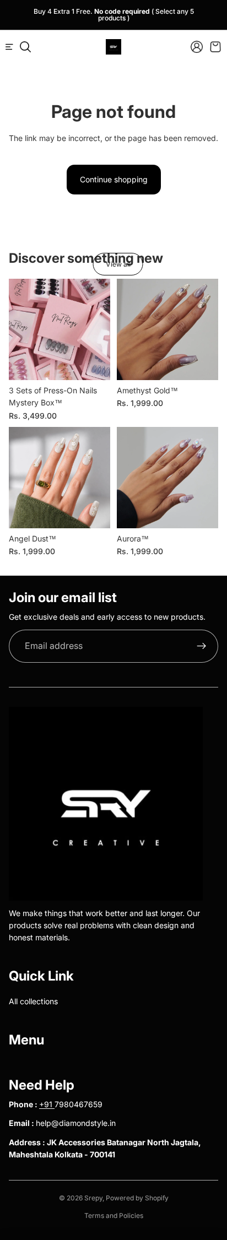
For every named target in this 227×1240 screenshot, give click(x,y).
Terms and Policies (113, 1215)
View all (118, 264)
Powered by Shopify (137, 1198)
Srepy (93, 1198)
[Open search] (25, 47)
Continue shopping (114, 179)
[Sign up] (201, 646)
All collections (33, 1001)
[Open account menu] (197, 47)
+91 (47, 1104)
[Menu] (14, 46)
